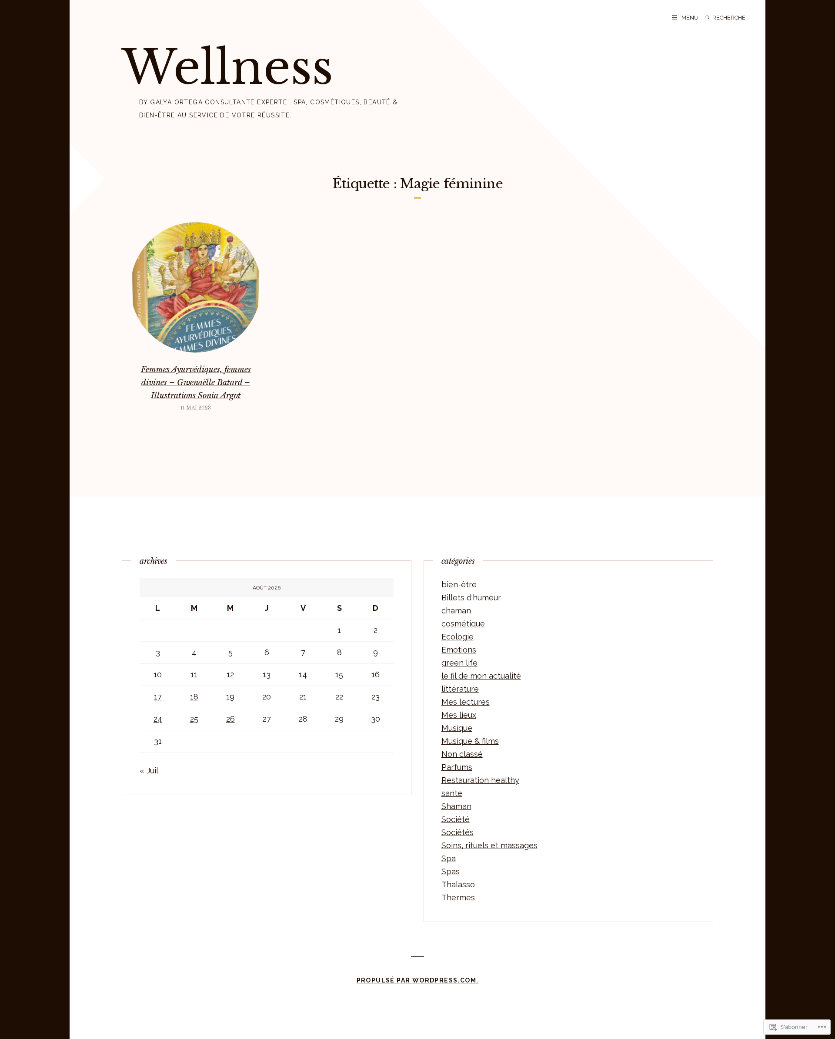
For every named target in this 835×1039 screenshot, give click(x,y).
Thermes (458, 897)
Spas (450, 871)
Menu (689, 17)
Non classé (462, 754)
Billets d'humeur (471, 597)
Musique (456, 728)
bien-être (459, 584)
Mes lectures (465, 701)
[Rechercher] (707, 17)
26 (230, 718)
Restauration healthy (480, 780)
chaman (456, 610)
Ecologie (457, 636)
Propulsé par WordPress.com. (418, 980)
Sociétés (457, 832)
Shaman (456, 806)
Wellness (227, 67)
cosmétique (463, 623)
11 (193, 674)
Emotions (458, 649)
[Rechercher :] (730, 17)
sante (451, 793)
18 (194, 696)
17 (158, 696)
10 (158, 674)
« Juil (149, 770)
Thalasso (458, 884)
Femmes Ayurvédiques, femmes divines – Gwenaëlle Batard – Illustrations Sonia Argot (196, 382)
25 (194, 718)
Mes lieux (458, 714)
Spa (448, 858)
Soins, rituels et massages (489, 845)
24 (158, 718)
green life (459, 662)
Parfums (456, 767)
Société (455, 819)
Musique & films (470, 741)
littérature (460, 688)
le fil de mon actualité (481, 675)
